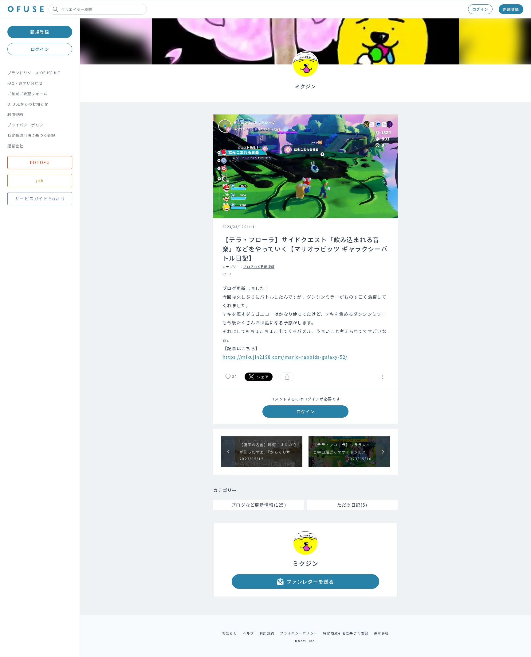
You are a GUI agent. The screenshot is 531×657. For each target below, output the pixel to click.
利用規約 (15, 114)
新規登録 (511, 9)
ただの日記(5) (352, 505)
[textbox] (305, 322)
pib (40, 180)
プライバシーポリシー (27, 124)
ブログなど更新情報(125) (258, 505)
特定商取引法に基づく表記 (31, 135)
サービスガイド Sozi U (40, 198)
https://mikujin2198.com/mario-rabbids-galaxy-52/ (284, 357)
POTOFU (40, 162)
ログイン (480, 9)
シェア (263, 376)
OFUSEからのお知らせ (27, 103)
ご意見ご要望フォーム (27, 93)
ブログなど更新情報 (259, 266)
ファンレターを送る (310, 581)
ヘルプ (248, 633)
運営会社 (15, 145)
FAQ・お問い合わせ (25, 83)
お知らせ (229, 633)
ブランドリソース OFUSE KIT (33, 72)
